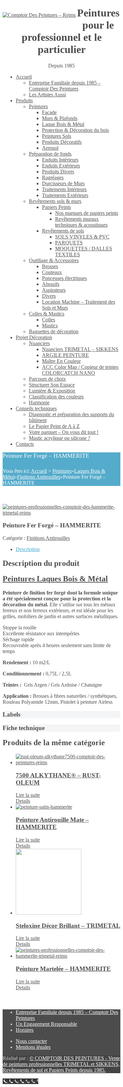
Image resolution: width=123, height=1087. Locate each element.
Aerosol (50, 148)
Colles (48, 319)
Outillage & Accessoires (54, 260)
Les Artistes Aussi (47, 94)
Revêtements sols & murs (55, 201)
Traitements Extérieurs (65, 195)
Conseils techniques (36, 408)
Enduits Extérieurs (61, 165)
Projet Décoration (34, 337)
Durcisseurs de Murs (63, 183)
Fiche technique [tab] (24, 727)
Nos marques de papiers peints (86, 213)
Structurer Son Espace (52, 385)
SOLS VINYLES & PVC (82, 237)
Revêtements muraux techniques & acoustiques (81, 222)
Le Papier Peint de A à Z (54, 426)
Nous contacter (31, 1041)
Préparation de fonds (50, 154)
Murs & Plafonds (59, 118)
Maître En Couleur (61, 361)
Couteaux (52, 272)
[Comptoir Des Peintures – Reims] (39, 15)
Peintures (38, 106)
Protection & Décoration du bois (75, 130)
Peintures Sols (56, 136)
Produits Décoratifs (62, 142)
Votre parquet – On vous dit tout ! (63, 432)
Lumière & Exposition (52, 390)
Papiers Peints (56, 207)
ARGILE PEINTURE (65, 355)
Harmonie (39, 402)
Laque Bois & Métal (63, 124)
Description (28, 549)
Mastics (50, 325)
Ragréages (53, 177)
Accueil (24, 77)
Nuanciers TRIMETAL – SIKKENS (80, 349)
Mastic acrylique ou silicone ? (59, 438)
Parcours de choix (47, 379)
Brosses (50, 266)
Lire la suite (28, 795)
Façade (49, 112)
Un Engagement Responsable (46, 1024)
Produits (24, 100)
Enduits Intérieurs (60, 160)
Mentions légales (33, 1047)
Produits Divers (58, 171)
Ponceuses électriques (64, 278)
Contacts (25, 444)
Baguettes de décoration (53, 331)
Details (23, 801)
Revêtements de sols (63, 231)
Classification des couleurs (56, 396)
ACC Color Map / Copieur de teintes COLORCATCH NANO (80, 370)
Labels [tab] (11, 714)
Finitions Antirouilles (38, 477)
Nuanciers (39, 343)
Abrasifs (50, 284)
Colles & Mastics (46, 313)
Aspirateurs (54, 290)
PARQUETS (69, 242)
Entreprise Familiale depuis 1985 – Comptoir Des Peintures (65, 85)
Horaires (24, 1030)
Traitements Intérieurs (64, 189)
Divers (49, 296)
